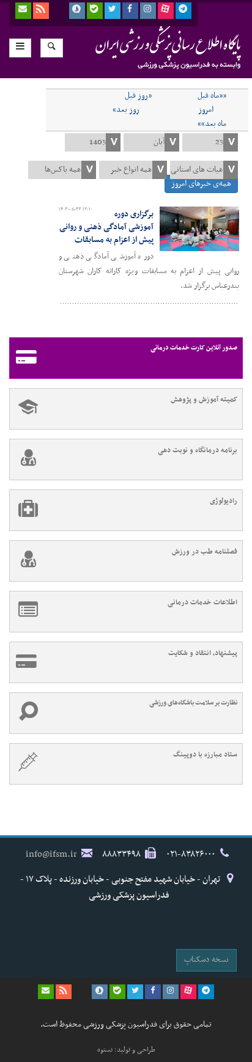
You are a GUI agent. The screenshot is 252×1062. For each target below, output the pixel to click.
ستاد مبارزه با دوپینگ (205, 755)
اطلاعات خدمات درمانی (202, 602)
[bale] (95, 10)
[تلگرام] (183, 10)
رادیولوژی (223, 501)
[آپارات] (166, 10)
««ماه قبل (212, 96)
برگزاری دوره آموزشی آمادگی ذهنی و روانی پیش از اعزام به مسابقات (106, 227)
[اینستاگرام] (148, 10)
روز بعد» (126, 110)
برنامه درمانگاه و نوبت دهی (197, 450)
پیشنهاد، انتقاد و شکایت (202, 653)
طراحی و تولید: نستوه (126, 1050)
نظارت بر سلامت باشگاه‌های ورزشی (193, 703)
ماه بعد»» (212, 124)
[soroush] (77, 10)
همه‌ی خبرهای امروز (201, 184)
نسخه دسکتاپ (206, 960)
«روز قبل (138, 96)
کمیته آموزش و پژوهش (204, 400)
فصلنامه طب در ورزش (204, 552)
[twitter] (112, 10)
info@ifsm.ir (51, 854)
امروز (205, 110)
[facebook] (130, 10)
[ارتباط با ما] (23, 10)
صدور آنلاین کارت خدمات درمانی (193, 348)
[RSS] (41, 10)
